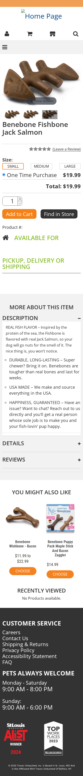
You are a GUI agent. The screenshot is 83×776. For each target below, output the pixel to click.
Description (20, 318)
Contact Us (15, 638)
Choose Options (23, 571)
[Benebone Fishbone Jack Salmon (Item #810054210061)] (12, 114)
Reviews (13, 459)
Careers (11, 632)
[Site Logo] (41, 15)
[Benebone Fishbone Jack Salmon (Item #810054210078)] (31, 114)
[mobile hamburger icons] (75, 33)
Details (13, 443)
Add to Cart (19, 213)
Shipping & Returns (25, 644)
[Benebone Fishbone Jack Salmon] (49, 114)
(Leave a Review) (67, 149)
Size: (7, 160)
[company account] (7, 33)
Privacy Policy (18, 650)
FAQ (7, 662)
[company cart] (29, 33)
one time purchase (32, 175)
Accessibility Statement (29, 656)
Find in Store (59, 213)
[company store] (52, 33)
